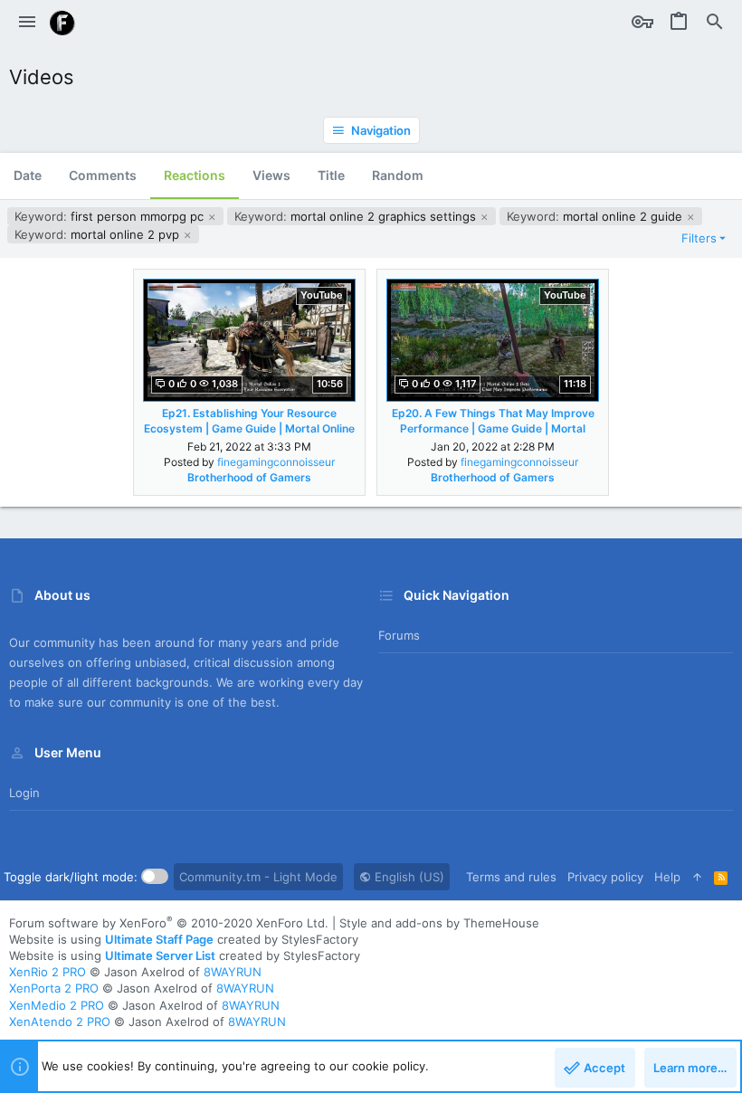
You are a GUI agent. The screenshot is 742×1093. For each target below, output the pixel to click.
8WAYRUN (233, 972)
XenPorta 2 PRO (54, 988)
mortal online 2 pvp (98, 234)
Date (28, 175)
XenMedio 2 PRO (56, 1005)
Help (667, 877)
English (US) (407, 877)
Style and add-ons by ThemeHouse (439, 923)
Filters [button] (699, 238)
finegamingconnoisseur (276, 462)
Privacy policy (605, 877)
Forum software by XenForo (168, 923)
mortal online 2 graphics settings (357, 216)
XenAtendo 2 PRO (59, 1021)
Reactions (194, 175)
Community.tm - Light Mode (258, 877)
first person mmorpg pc (110, 216)
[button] (27, 22)
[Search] (715, 23)
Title (331, 175)
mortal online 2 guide (596, 216)
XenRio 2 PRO (47, 972)
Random (397, 175)
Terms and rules (511, 877)
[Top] (697, 876)
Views (271, 175)
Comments (103, 175)
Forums (399, 635)
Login (24, 792)
